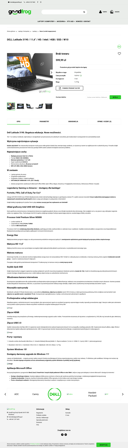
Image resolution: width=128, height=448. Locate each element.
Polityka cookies (41, 415)
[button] (49, 409)
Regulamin (39, 413)
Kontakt (87, 21)
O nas (67, 415)
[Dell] (119, 46)
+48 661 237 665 (14, 419)
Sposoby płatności (42, 420)
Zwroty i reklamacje (42, 417)
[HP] (92, 394)
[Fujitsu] (54, 394)
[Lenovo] (111, 394)
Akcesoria (61, 21)
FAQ (37, 425)
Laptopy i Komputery (46, 21)
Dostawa (39, 422)
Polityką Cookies (34, 444)
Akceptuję (103, 445)
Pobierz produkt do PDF (71, 88)
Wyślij (115, 97)
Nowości (79, 21)
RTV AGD (70, 21)
